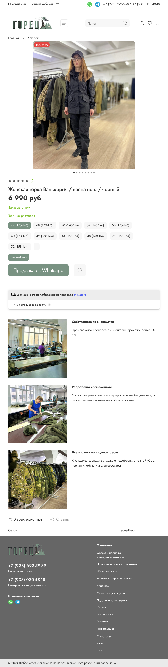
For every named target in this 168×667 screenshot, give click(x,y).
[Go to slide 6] (88, 172)
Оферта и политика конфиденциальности (110, 555)
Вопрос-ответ (105, 614)
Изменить (80, 294)
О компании (17, 4)
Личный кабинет (41, 4)
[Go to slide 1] (74, 172)
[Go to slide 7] (91, 172)
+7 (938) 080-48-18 (146, 4)
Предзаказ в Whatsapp (38, 270)
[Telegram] (98, 4)
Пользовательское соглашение (117, 564)
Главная (13, 37)
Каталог (33, 37)
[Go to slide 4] (82, 172)
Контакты (102, 621)
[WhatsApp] (90, 4)
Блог (100, 650)
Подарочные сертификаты (113, 600)
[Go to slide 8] (94, 172)
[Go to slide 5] (85, 172)
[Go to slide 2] (76, 172)
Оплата (101, 607)
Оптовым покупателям (111, 593)
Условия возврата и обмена (114, 578)
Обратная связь (107, 571)
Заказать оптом (19, 207)
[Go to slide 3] (79, 172)
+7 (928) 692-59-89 (117, 4)
